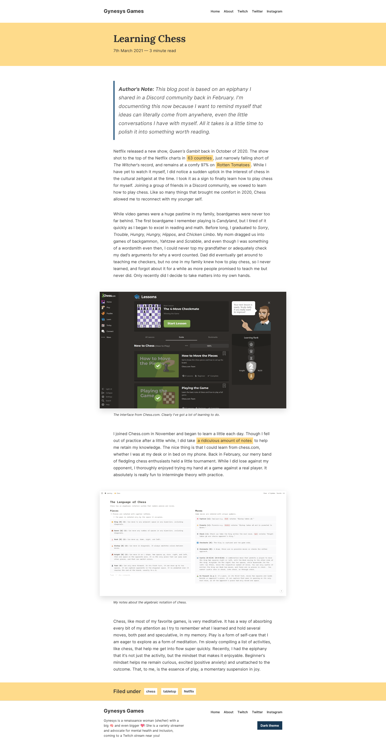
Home (215, 11)
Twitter (257, 11)
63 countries (200, 158)
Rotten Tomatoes (233, 164)
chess (150, 691)
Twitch (242, 11)
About (228, 11)
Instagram (274, 11)
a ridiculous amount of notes (225, 440)
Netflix (189, 691)
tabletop (169, 691)
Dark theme (270, 725)
